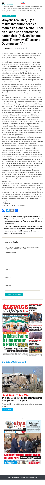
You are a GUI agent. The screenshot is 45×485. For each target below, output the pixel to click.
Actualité (5, 16)
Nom (7, 270)
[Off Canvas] (3, 3)
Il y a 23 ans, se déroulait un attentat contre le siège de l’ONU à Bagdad (22, 398)
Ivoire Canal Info (8, 48)
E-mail (8, 278)
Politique (12, 16)
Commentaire (10, 253)
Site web (8, 286)
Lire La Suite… (7, 410)
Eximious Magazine (31, 477)
